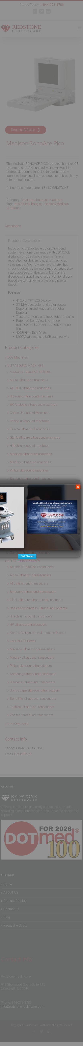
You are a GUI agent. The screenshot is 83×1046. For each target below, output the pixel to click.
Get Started (27, 556)
